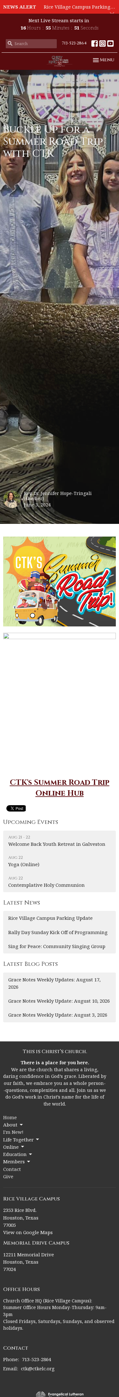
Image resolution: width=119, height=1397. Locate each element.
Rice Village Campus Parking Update (50, 918)
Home (10, 1117)
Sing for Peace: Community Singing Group (56, 946)
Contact (12, 1169)
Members (14, 1161)
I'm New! (13, 1132)
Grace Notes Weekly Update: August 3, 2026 (57, 1015)
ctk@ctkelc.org (38, 1368)
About (10, 1124)
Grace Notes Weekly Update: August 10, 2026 (59, 1001)
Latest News (21, 903)
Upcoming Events (30, 822)
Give (8, 1176)
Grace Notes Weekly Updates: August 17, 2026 (54, 983)
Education (15, 1154)
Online (11, 1147)
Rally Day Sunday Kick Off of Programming (58, 932)
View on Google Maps (28, 1232)
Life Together (18, 1139)
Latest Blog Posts (30, 964)
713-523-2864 (74, 43)
